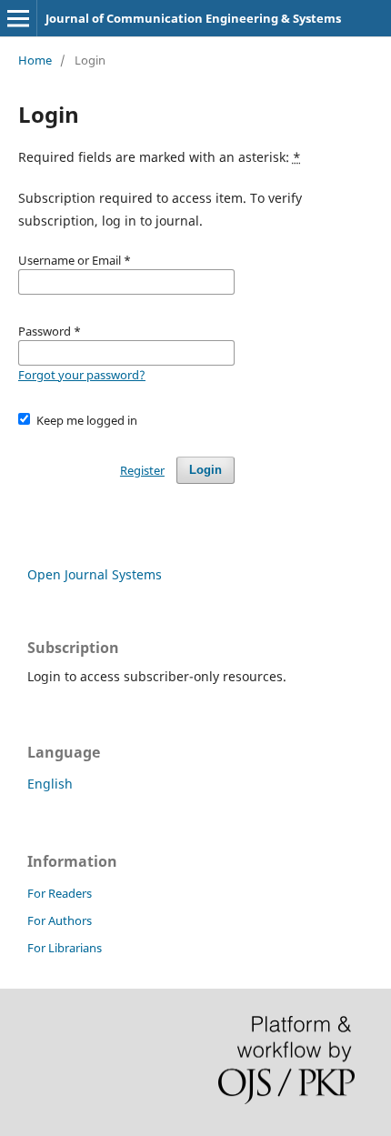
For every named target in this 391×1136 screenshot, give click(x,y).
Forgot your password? (81, 375)
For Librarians (64, 948)
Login (205, 470)
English (50, 783)
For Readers (59, 893)
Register (142, 470)
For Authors (59, 920)
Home (35, 60)
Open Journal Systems (94, 574)
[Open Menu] (18, 18)
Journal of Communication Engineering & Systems (193, 18)
